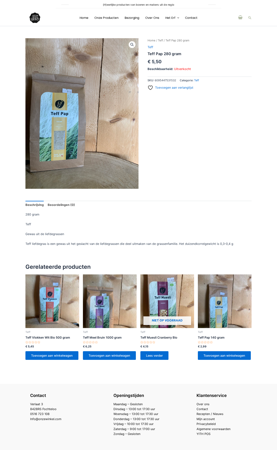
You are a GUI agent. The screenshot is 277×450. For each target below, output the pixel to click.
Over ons (152, 18)
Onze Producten (106, 18)
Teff (160, 40)
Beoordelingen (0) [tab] (61, 205)
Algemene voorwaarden (213, 429)
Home (84, 18)
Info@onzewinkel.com (45, 419)
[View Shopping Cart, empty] (240, 17)
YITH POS (203, 434)
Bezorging (132, 18)
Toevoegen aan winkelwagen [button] (52, 355)
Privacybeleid (206, 424)
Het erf (170, 18)
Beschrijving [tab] (34, 205)
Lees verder (154, 355)
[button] (250, 17)
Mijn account (206, 419)
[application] (177, 18)
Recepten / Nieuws (210, 414)
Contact (191, 18)
